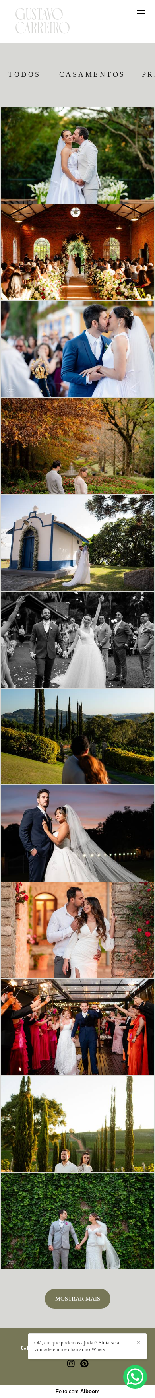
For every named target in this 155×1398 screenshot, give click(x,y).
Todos (24, 74)
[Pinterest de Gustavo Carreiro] (84, 1363)
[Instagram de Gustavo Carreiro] (70, 1363)
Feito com (78, 1391)
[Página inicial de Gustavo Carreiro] (42, 21)
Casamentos (92, 74)
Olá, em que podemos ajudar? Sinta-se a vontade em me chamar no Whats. (76, 1346)
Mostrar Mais (77, 1298)
